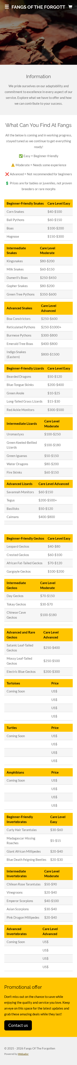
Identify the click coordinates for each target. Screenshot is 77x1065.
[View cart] (70, 6)
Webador (23, 1053)
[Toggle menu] (7, 6)
